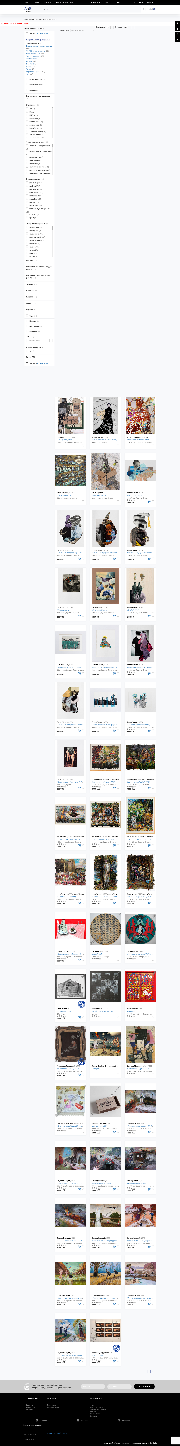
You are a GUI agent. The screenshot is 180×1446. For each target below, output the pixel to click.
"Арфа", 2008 (97, 1355)
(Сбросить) (42, 33)
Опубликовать (48, 2)
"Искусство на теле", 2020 (138, 440)
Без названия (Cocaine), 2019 (69, 897)
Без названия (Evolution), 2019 (139, 897)
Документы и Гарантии (98, 1409)
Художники (29, 1405)
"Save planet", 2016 (99, 610)
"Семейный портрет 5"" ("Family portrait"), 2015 (76, 725)
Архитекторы (30, 1407)
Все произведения (50, 19)
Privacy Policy (95, 1414)
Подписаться (144, 1386)
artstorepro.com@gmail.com (58, 1433)
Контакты (93, 1416)
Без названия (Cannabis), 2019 (139, 839)
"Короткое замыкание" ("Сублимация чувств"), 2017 (148, 954)
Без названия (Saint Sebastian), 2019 (107, 897)
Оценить (37, 2)
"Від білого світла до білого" (103, 1011)
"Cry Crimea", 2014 (134, 495)
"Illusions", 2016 (63, 610)
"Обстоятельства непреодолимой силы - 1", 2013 (77, 1355)
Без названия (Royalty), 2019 (103, 782)
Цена (31, 357)
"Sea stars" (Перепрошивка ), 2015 (141, 725)
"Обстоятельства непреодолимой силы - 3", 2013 (112, 1298)
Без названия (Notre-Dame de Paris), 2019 (74, 839)
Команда (93, 1411)
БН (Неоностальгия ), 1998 (68, 1069)
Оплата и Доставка (96, 1407)
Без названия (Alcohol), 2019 (138, 782)
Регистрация (150, 2)
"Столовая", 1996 (64, 1011)
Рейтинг (29, 260)
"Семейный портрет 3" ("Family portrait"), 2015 (76, 553)
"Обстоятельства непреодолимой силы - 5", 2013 (147, 1240)
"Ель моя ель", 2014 (100, 1126)
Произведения (37, 19)
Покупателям (51, 1405)
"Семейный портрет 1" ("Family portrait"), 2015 (146, 553)
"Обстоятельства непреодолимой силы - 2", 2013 (147, 1298)
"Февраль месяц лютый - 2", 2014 (71, 1240)
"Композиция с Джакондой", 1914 (141, 1069)
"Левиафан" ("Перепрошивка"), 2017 (72, 667)
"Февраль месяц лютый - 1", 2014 (141, 1126)
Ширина (30, 297)
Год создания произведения (38, 96)
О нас (92, 1405)
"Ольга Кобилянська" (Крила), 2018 (106, 440)
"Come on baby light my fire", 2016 (71, 782)
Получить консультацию (64, 2)
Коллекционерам (53, 1407)
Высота (29, 291)
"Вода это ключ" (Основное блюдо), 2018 (74, 954)
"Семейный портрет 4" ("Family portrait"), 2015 (146, 667)
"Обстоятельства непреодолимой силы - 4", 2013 (77, 1298)
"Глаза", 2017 (97, 954)
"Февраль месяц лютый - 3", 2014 (141, 1183)
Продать (27, 2)
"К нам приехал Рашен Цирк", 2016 (71, 1126)
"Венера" (95, 1069)
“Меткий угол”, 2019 (100, 495)
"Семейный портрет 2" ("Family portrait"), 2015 (111, 553)
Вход (141, 2)
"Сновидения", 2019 (65, 495)
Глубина (30, 309)
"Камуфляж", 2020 (64, 440)
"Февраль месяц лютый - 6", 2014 (71, 1183)
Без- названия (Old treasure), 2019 (106, 839)
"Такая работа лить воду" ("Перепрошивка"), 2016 (112, 725)
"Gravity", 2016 (132, 610)
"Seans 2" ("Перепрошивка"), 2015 (106, 667)
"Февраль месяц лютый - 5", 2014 (106, 1183)
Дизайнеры (29, 1409)
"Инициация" (132, 1011)
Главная (27, 19)
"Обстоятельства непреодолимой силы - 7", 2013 (112, 1240)
